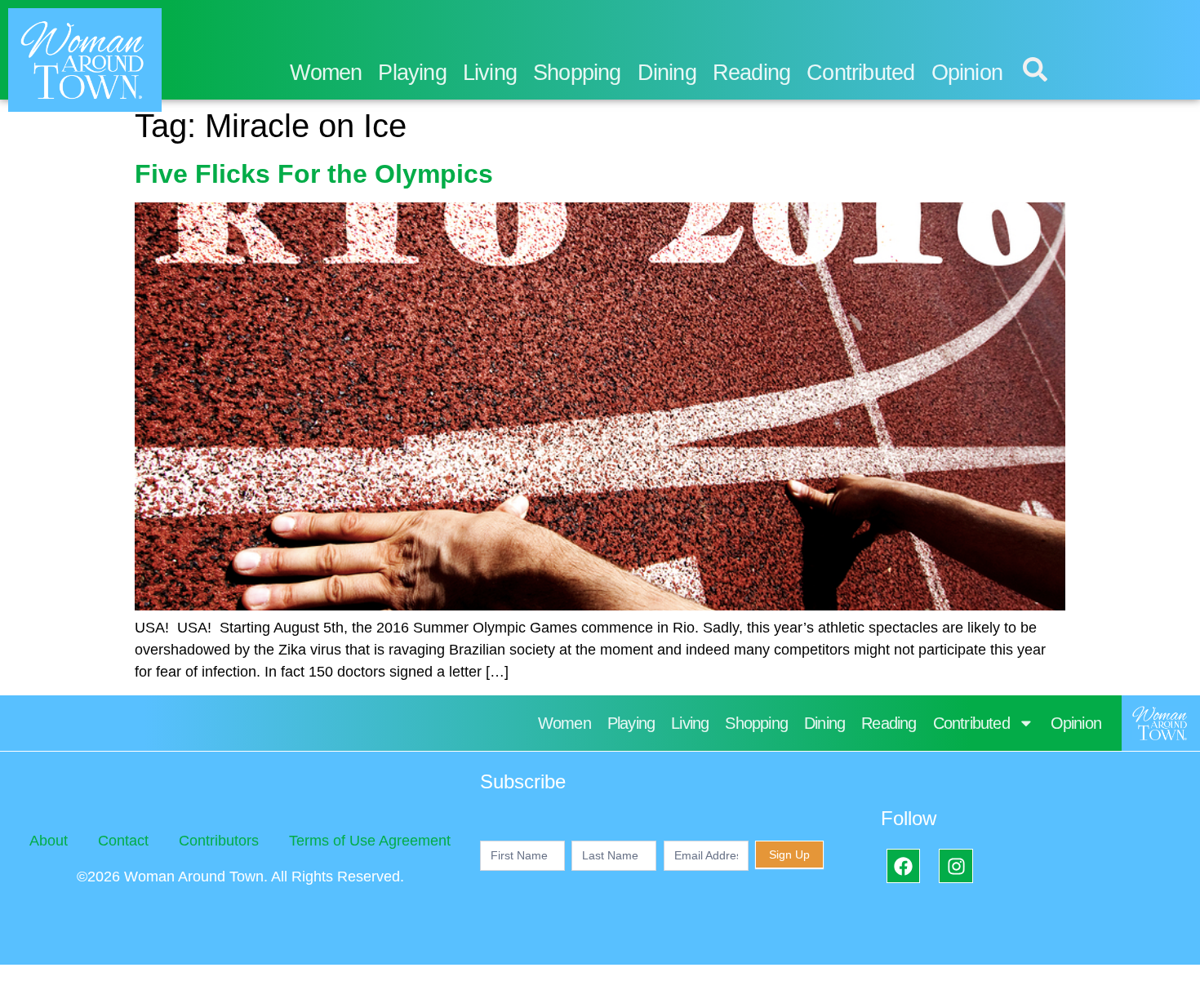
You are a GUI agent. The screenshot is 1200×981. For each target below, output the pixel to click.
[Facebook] (903, 865)
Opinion (966, 72)
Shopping (577, 72)
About (48, 840)
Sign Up (789, 854)
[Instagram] (955, 865)
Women (326, 72)
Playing (412, 72)
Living (490, 72)
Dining (667, 72)
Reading (751, 72)
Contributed (860, 72)
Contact (123, 840)
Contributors (219, 840)
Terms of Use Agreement (370, 840)
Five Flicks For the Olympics (314, 174)
